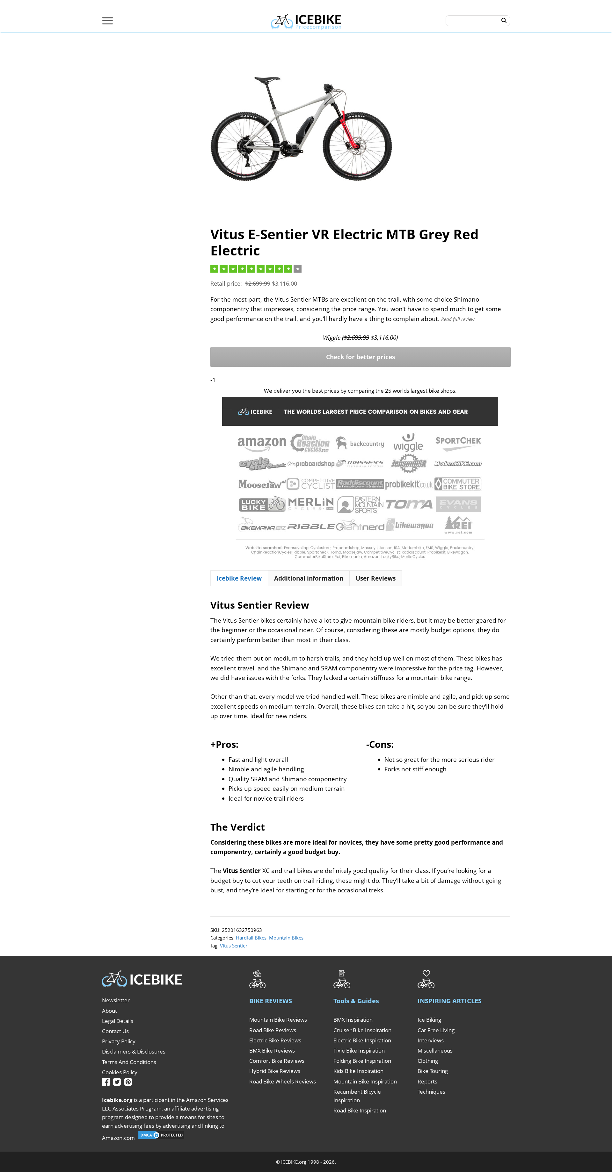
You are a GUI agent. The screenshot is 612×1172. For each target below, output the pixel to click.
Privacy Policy (118, 1041)
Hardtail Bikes (251, 937)
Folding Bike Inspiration (362, 1060)
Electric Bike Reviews (275, 1040)
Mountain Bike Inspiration (365, 1081)
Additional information (308, 578)
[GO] (504, 20)
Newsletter (116, 1000)
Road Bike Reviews (272, 1030)
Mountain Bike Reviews (278, 1019)
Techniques (431, 1091)
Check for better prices (360, 357)
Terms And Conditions (129, 1062)
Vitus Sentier (233, 945)
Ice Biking (429, 1019)
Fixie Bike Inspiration (359, 1050)
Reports (427, 1081)
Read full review (458, 319)
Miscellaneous (435, 1050)
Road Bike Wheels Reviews (282, 1081)
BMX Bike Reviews (272, 1050)
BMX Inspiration (353, 1019)
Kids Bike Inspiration (358, 1071)
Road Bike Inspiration (359, 1110)
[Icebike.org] (306, 20)
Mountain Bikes (286, 937)
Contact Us (115, 1031)
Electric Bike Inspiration (362, 1040)
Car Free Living (436, 1030)
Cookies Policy (119, 1072)
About (109, 1010)
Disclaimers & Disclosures (133, 1051)
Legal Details (117, 1021)
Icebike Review (239, 578)
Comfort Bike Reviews (276, 1060)
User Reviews (376, 578)
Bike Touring (433, 1071)
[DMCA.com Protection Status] (161, 1137)
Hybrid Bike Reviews (274, 1071)
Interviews (431, 1040)
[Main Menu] (107, 21)
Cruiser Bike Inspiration (362, 1030)
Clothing (428, 1060)
